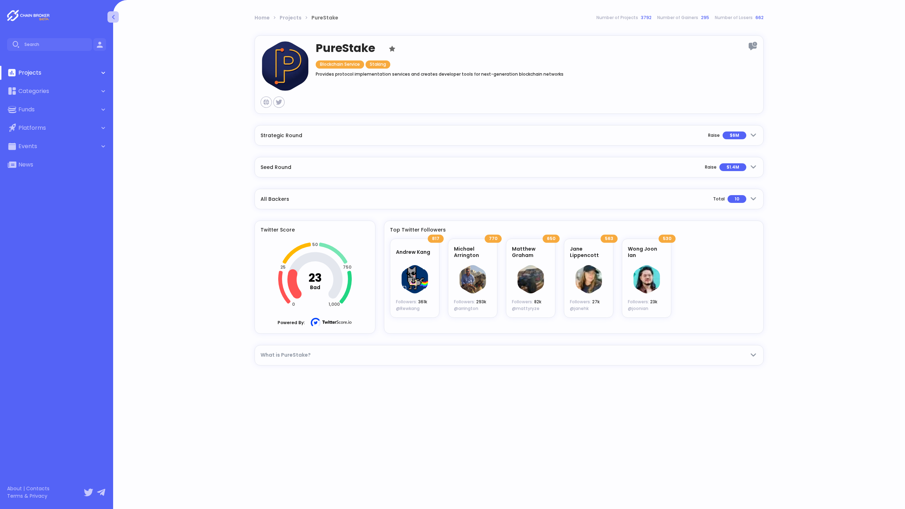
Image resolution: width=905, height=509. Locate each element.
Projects (291, 17)
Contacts (37, 489)
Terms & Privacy (27, 496)
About (14, 489)
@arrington (466, 308)
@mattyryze (525, 308)
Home (262, 17)
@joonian (638, 308)
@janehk (579, 308)
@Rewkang (408, 308)
